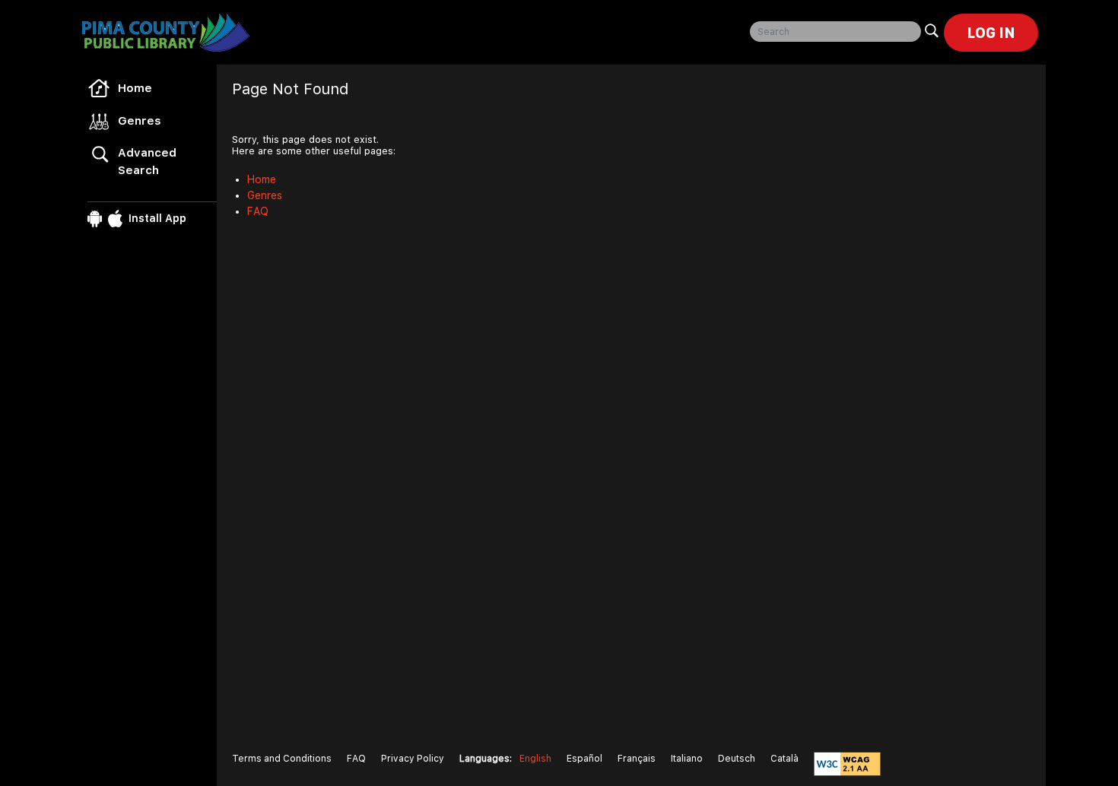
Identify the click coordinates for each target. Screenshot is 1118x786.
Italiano (687, 758)
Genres (139, 121)
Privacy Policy (412, 758)
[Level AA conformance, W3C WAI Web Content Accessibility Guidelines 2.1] (847, 764)
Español (584, 758)
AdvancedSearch (147, 161)
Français (637, 758)
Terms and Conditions (282, 758)
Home (135, 88)
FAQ (257, 211)
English (535, 758)
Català (784, 758)
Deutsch (736, 758)
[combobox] (835, 31)
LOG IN (991, 33)
